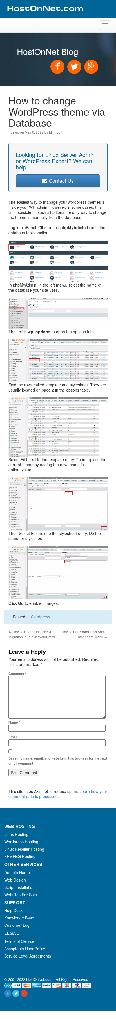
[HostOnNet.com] (44, 15)
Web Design (15, 880)
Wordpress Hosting (21, 841)
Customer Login (18, 925)
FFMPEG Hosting (19, 856)
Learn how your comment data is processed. (57, 793)
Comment (17, 673)
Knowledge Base (19, 918)
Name (14, 722)
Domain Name (17, 872)
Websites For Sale (20, 894)
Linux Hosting (16, 834)
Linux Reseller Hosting (24, 849)
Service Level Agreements (27, 956)
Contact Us (60, 180)
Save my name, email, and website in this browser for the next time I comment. (57, 761)
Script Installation (19, 887)
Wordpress (40, 617)
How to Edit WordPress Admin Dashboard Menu (85, 634)
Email (14, 736)
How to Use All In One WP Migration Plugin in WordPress (31, 634)
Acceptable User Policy (24, 948)
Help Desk (13, 910)
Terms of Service (19, 941)
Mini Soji (55, 132)
